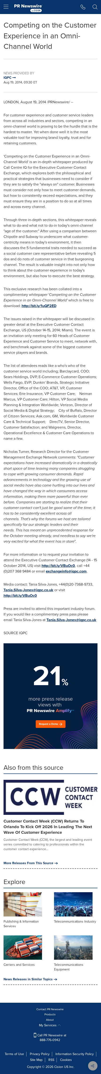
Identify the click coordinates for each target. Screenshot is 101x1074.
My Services (48, 1025)
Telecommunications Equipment (68, 967)
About (50, 1020)
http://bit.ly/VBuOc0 (58, 565)
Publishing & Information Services (21, 924)
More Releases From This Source (28, 863)
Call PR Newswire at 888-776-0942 (51, 1037)
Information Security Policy (74, 1054)
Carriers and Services (19, 964)
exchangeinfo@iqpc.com (66, 571)
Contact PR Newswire (50, 1009)
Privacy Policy (40, 1054)
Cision (58, 1066)
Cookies (66, 1059)
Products (50, 1014)
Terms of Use (14, 1054)
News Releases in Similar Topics (28, 979)
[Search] (95, 7)
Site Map (36, 1059)
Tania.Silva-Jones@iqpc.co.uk (28, 590)
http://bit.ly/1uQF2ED (39, 305)
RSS (51, 1059)
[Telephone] (83, 7)
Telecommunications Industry (75, 921)
